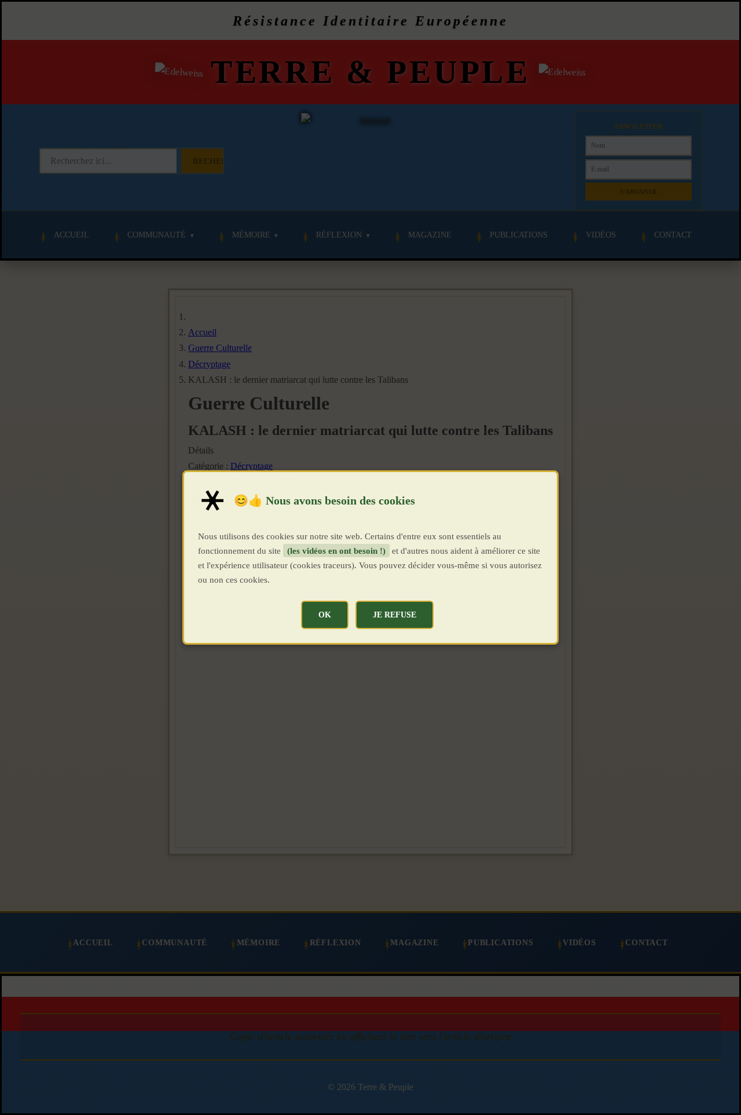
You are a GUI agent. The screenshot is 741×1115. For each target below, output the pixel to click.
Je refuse (394, 614)
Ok (324, 614)
